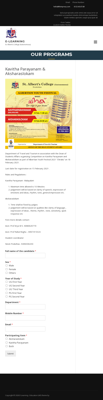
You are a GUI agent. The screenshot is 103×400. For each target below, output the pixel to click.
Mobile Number (14, 313)
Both (11, 346)
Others (12, 272)
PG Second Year (17, 296)
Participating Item (16, 335)
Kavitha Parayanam (18, 342)
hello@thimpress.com (62, 6)
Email (9, 324)
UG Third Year (16, 289)
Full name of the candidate (20, 251)
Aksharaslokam (16, 338)
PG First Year (15, 293)
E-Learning (15, 41)
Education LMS (35, 395)
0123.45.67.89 (79, 6)
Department (12, 302)
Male (11, 265)
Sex (8, 262)
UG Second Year (17, 285)
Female (12, 269)
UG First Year (15, 281)
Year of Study (13, 278)
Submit (10, 353)
